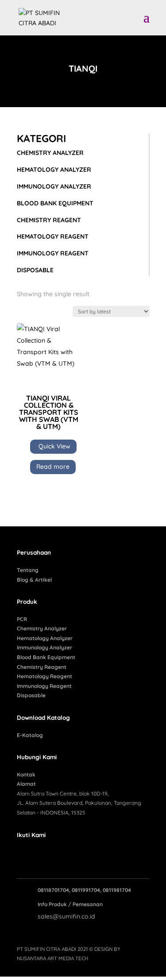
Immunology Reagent (44, 686)
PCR (22, 619)
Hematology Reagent (44, 676)
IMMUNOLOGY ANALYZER (54, 186)
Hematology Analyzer (45, 638)
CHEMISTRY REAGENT (49, 220)
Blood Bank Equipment (46, 657)
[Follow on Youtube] (59, 854)
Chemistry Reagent (41, 667)
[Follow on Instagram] (42, 854)
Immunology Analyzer (44, 647)
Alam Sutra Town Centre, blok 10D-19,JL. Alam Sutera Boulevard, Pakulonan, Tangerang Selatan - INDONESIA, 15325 (79, 803)
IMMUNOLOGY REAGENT (53, 253)
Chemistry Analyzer (42, 628)
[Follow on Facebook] (24, 854)
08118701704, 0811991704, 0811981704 (84, 890)
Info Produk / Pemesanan (70, 904)
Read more (52, 467)
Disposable (31, 695)
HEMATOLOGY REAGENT (53, 236)
